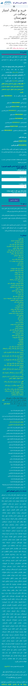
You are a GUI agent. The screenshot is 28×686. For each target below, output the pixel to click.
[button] (14, 6)
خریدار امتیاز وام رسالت (17, 253)
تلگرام (9, 684)
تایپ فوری (20, 294)
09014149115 (8, 130)
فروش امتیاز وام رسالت (16, 309)
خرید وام (21, 320)
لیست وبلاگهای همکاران (17, 393)
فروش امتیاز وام (19, 242)
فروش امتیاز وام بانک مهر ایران (15, 252)
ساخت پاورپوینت (19, 307)
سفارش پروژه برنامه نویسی (16, 313)
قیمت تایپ (20, 304)
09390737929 (14, 126)
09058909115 (12, 110)
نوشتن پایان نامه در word (16, 279)
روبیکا (24, 684)
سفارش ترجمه (19, 322)
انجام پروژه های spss (17, 335)
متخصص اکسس (19, 328)
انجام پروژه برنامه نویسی (16, 324)
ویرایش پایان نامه (18, 302)
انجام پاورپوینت (19, 305)
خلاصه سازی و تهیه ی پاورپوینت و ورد (13, 298)
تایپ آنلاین (20, 317)
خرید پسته (20, 281)
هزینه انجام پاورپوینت (17, 337)
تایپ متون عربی (19, 276)
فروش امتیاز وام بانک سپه (16, 244)
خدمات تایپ (20, 265)
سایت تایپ (20, 263)
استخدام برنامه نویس (17, 331)
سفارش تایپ (19, 315)
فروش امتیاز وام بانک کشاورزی (15, 246)
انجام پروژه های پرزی (17, 259)
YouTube (20, 343)
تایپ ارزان (20, 257)
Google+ (20, 339)
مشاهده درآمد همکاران (17, 394)
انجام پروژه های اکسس (17, 285)
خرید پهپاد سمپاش (18, 255)
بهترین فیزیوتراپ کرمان (17, 240)
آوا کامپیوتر (7, 666)
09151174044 (15, 106)
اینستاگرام (4, 684)
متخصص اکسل (19, 326)
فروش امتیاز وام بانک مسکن (16, 422)
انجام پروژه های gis (18, 296)
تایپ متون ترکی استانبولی (16, 287)
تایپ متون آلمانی (19, 274)
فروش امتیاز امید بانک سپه (16, 346)
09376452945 (19, 118)
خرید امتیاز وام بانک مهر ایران (15, 250)
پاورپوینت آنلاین (19, 289)
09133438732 (22, 145)
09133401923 (8, 96)
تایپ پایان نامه (19, 292)
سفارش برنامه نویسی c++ (16, 261)
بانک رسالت (15, 72)
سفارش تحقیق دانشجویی (16, 300)
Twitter (21, 341)
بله (18, 684)
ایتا (21, 684)
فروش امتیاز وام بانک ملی (16, 330)
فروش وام (20, 318)
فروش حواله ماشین (18, 248)
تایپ (22, 266)
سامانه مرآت (15, 81)
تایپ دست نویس (19, 272)
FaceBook (20, 344)
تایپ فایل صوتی (19, 278)
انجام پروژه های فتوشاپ (16, 268)
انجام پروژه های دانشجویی (16, 270)
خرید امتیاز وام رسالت (18, 48)
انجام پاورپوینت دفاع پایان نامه (15, 283)
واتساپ (14, 684)
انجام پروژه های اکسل (17, 291)
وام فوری (20, 238)
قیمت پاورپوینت (19, 333)
